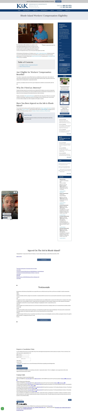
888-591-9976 (67, 5)
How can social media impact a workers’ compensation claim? (64, 167)
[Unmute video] (3, 192)
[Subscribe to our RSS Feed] (64, 139)
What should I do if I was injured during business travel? (64, 164)
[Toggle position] (14, 192)
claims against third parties (29, 95)
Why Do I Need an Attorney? (25, 66)
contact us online (25, 109)
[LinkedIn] (20, 404)
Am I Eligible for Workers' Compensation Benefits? (29, 64)
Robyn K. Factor (27, 115)
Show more (62, 60)
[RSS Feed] (26, 404)
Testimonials (59, 10)
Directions (61, 192)
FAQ (60, 160)
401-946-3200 (67, 7)
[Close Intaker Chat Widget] (16, 192)
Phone (17, 355)
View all (68, 133)
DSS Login (21, 410)
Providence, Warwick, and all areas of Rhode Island (41, 110)
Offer (64, 76)
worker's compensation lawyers (41, 53)
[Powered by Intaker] (11, 219)
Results (52, 10)
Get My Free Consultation (64, 65)
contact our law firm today (36, 56)
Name (17, 354)
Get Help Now (44, 259)
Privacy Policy (50, 405)
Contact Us (67, 10)
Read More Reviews (44, 319)
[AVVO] (23, 404)
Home (19, 10)
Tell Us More (18, 360)
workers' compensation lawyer (45, 108)
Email (17, 357)
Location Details (62, 202)
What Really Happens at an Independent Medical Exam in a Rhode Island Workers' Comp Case (65, 121)
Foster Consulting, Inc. (40, 407)
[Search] (70, 400)
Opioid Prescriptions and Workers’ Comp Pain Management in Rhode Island (65, 145)
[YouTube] (22, 404)
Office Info (63, 378)
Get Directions (61, 382)
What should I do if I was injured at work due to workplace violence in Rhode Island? (65, 170)
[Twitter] (19, 404)
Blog (60, 137)
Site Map (18, 410)
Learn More (58, 1)
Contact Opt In (62, 53)
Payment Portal (20, 401)
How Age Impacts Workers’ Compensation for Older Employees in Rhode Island (65, 150)
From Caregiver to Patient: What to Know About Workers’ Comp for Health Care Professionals (65, 126)
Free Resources (44, 10)
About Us (35, 10)
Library (61, 116)
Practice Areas (26, 10)
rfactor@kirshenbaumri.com (31, 115)
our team (49, 56)
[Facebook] (17, 404)
